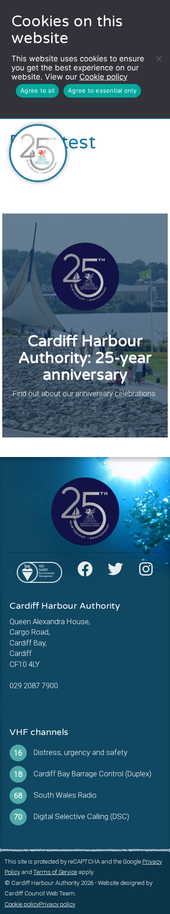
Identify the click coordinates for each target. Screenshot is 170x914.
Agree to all (37, 90)
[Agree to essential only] (158, 58)
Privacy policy (57, 904)
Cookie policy (103, 76)
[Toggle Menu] (152, 138)
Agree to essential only (102, 90)
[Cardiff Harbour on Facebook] (85, 571)
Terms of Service (55, 872)
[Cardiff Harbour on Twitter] (115, 571)
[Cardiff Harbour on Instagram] (146, 571)
